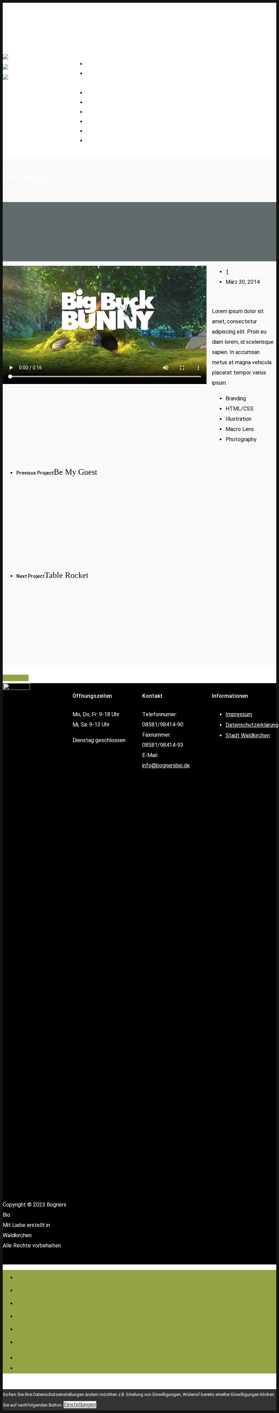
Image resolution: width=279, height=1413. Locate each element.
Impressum (239, 714)
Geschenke (105, 121)
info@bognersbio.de (166, 765)
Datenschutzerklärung (252, 725)
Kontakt (102, 140)
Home (30, 1276)
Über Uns (37, 1289)
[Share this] (5, 678)
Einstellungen (80, 1404)
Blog (26, 1328)
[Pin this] (26, 678)
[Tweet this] (11, 678)
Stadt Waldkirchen (248, 735)
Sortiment (39, 1302)
